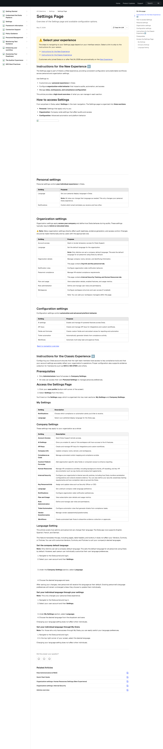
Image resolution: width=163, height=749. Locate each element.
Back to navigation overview (48, 346)
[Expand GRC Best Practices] (26, 64)
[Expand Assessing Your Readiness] (26, 54)
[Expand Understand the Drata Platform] (26, 15)
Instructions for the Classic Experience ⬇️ (145, 32)
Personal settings (142, 23)
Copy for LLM (119, 27)
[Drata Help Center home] (2, 3)
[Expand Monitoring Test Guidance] (26, 41)
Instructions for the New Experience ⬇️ (148, 16)
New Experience (106, 59)
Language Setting (143, 47)
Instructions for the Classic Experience (57, 55)
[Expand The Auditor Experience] (26, 60)
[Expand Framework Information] (26, 25)
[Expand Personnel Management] (26, 37)
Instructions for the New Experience (56, 51)
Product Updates (129, 3)
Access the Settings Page (144, 39)
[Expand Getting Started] (26, 11)
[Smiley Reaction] (49, 659)
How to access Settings (144, 20)
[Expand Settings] (26, 21)
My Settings (141, 42)
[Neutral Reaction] (44, 659)
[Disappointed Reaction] (39, 659)
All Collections (41, 11)
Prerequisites (140, 36)
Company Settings (143, 45)
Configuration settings (143, 28)
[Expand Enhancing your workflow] (26, 47)
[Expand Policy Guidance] (26, 33)
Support (140, 3)
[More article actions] (127, 27)
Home (118, 3)
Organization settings (143, 25)
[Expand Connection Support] (26, 29)
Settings (52, 11)
